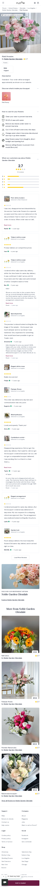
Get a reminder (27, 842)
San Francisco (6, 861)
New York (5, 864)
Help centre (5, 825)
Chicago (24, 864)
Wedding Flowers (7, 858)
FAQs (3, 816)
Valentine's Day (27, 852)
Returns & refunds (7, 819)
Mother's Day (6, 855)
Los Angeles (25, 858)
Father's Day (26, 855)
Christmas (5, 852)
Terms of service (7, 842)
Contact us (5, 822)
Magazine (25, 819)
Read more (7, 225)
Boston (4, 868)
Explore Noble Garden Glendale (13, 600)
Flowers (5, 62)
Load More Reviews (20, 557)
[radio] (7, 69)
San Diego (25, 861)
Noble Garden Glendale (10, 10)
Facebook (25, 835)
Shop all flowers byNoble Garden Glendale (17, 801)
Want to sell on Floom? (29, 825)
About (24, 816)
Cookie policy (6, 835)
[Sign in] (35, 3)
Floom (4, 8)
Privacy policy (6, 838)
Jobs (23, 822)
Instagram (25, 838)
